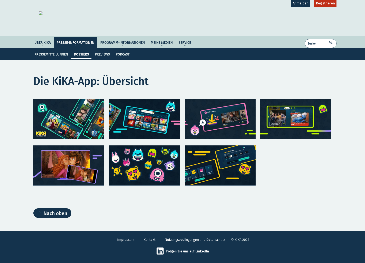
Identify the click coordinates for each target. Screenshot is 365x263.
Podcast (122, 54)
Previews (102, 54)
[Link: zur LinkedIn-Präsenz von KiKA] (161, 254)
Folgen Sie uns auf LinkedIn (187, 251)
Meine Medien (162, 43)
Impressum (125, 240)
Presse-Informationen (75, 43)
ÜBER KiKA (42, 43)
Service (185, 43)
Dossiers (81, 54)
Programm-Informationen (122, 43)
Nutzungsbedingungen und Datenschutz (195, 240)
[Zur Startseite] (72, 13)
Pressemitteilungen (51, 54)
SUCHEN (331, 41)
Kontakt (149, 240)
